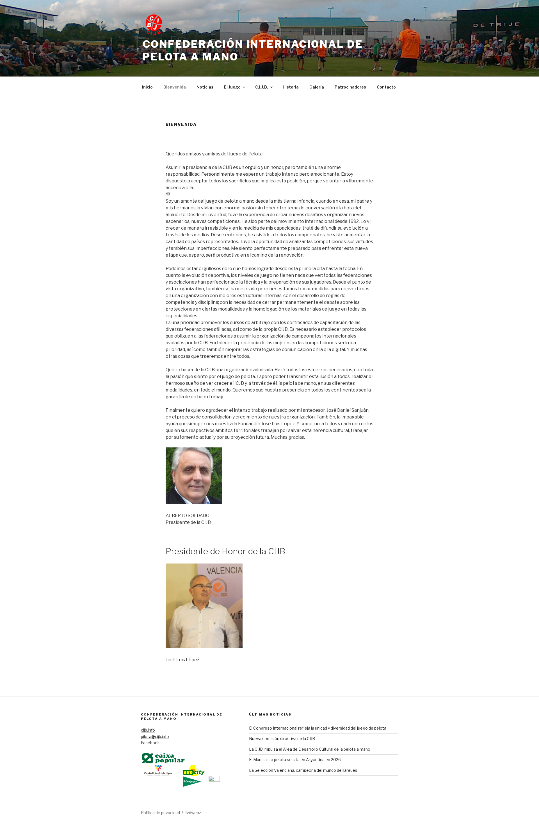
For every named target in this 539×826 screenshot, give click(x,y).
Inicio (147, 87)
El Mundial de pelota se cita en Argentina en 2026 (295, 759)
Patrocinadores (350, 87)
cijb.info (148, 730)
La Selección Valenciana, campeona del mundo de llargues (303, 770)
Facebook (150, 742)
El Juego (232, 87)
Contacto (386, 87)
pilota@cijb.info (155, 736)
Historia (291, 87)
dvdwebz (192, 812)
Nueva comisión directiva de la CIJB (282, 738)
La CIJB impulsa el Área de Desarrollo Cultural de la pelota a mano (309, 749)
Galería (316, 87)
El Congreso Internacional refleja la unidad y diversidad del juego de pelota (317, 728)
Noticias (205, 87)
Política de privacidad (160, 812)
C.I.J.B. (261, 87)
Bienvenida (174, 87)
